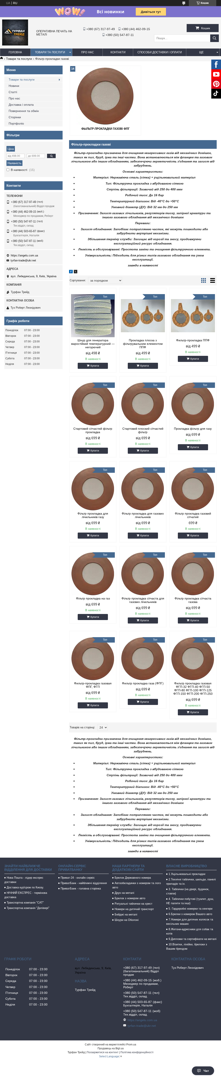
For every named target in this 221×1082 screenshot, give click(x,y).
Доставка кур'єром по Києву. (25, 887)
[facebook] (71, 272)
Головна (15, 52)
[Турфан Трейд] (15, 44)
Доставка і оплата (21, 104)
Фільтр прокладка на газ (93, 598)
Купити (94, 365)
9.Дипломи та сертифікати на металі (192, 939)
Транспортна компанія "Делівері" (28, 908)
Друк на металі (124, 892)
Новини (14, 85)
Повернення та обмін (24, 111)
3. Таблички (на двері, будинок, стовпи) (187, 891)
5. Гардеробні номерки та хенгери (190, 908)
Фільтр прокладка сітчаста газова (193, 600)
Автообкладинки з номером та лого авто (136, 885)
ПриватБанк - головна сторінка (81, 888)
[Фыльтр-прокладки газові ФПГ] (105, 96)
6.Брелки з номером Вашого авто (190, 914)
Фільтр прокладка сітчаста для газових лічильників (143, 600)
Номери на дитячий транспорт (134, 909)
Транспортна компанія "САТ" (25, 902)
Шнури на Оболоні (127, 920)
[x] (75, 272)
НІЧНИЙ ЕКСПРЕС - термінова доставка (25, 895)
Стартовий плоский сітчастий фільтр (142, 430)
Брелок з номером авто (130, 898)
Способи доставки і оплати (159, 52)
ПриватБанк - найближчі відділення (84, 883)
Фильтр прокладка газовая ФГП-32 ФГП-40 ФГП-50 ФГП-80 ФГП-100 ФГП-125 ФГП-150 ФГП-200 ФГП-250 (193, 688)
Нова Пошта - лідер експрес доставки (23, 880)
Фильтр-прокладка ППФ (193, 340)
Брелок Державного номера (133, 877)
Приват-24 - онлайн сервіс (78, 877)
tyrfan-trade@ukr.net (23, 260)
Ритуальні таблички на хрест (133, 903)
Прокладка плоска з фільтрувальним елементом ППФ (143, 344)
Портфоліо (16, 123)
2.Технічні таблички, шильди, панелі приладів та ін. (191, 881)
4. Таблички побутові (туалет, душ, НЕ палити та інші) (190, 901)
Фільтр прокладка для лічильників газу (92, 515)
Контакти (117, 52)
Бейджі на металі (126, 914)
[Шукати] (214, 38)
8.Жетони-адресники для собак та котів (189, 931)
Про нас (87, 52)
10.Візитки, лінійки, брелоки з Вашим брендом (186, 946)
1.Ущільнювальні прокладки (187, 874)
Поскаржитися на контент (102, 1052)
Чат (206, 1070)
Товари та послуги (50, 52)
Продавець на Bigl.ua (111, 1048)
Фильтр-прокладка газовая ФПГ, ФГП (93, 685)
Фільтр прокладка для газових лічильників (143, 515)
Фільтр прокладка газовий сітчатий (193, 515)
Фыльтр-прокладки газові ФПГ (105, 128)
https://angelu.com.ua (24, 255)
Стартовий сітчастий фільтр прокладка (92, 430)
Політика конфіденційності (136, 1052)
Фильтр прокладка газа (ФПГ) (143, 683)
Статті (13, 92)
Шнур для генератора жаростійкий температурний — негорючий (93, 344)
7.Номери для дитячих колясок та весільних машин (189, 921)
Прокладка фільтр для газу (193, 428)
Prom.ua (131, 1044)
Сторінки (15, 117)
